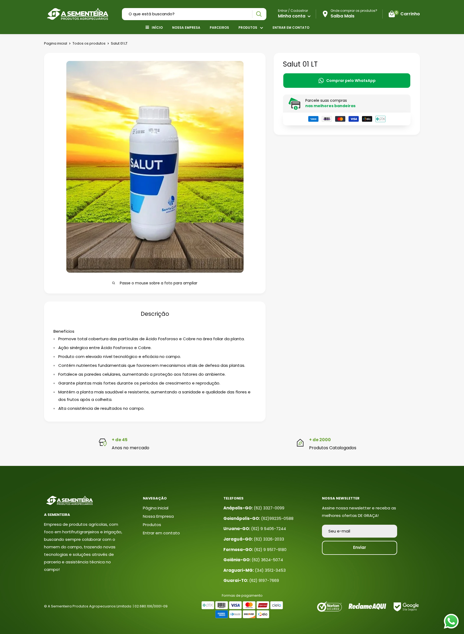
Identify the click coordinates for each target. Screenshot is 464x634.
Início (157, 27)
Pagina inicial (55, 43)
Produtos (247, 27)
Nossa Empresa (186, 27)
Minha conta (292, 16)
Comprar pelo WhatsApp (351, 80)
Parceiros (219, 27)
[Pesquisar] (258, 14)
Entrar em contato (291, 27)
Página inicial (155, 508)
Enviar (359, 547)
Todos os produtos (89, 43)
